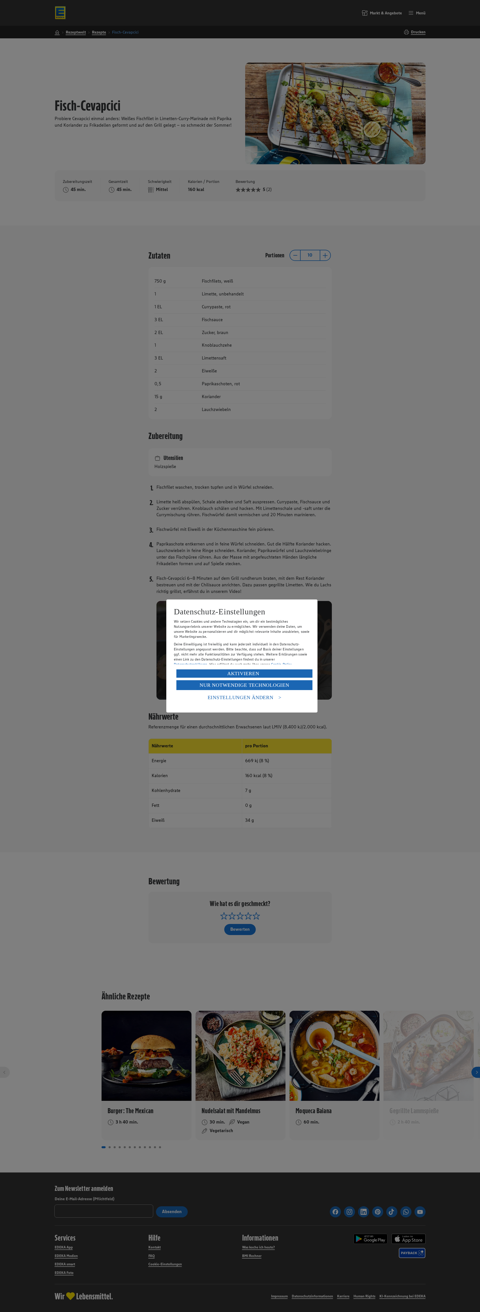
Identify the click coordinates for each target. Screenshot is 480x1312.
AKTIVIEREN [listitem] (243, 673)
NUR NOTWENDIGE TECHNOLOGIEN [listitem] (244, 685)
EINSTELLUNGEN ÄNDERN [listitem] (240, 697)
